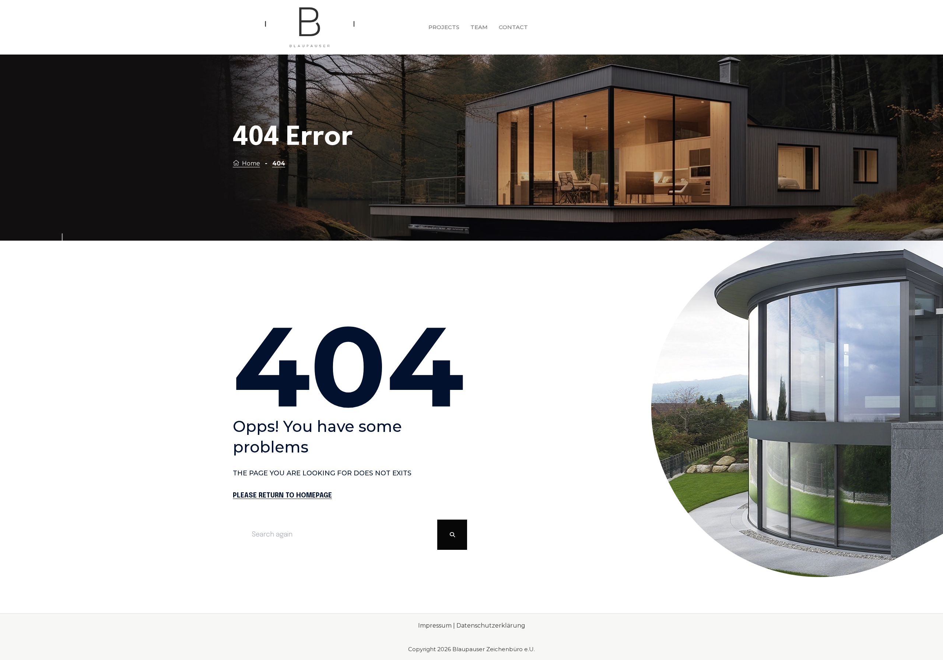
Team (479, 27)
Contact (513, 27)
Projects (443, 27)
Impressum (435, 625)
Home (251, 163)
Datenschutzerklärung (490, 625)
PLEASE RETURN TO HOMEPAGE (282, 495)
